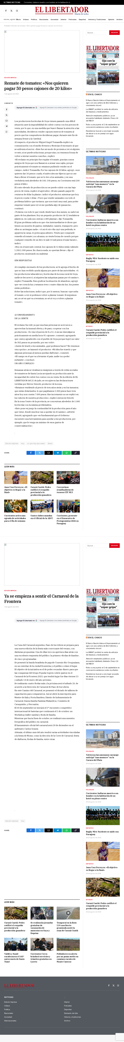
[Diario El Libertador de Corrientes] (62, 11)
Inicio (18, 19)
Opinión (111, 19)
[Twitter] (6, 115)
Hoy (22, 443)
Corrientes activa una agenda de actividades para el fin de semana (15, 518)
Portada (7, 26)
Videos (26, 19)
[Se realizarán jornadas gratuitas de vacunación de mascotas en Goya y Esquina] (42, 913)
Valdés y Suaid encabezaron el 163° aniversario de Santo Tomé (14, 958)
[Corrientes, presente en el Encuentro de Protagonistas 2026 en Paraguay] (68, 506)
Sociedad (54, 19)
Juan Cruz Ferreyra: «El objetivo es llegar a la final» (15, 490)
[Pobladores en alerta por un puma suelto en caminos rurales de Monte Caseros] (68, 944)
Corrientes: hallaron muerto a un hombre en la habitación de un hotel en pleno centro (48, 2)
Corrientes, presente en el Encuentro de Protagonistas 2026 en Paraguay (68, 519)
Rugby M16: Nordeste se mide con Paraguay (102, 259)
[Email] (6, 120)
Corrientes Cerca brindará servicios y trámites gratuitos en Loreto (41, 958)
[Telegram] (6, 126)
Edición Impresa (10, 77)
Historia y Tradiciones (97, 19)
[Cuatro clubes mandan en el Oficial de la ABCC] (42, 506)
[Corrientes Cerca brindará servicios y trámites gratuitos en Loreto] (42, 944)
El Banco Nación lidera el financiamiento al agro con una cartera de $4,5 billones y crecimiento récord (103, 102)
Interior (63, 19)
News (50, 443)
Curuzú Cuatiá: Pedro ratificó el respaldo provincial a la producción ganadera (41, 491)
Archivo (119, 19)
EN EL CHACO (95, 94)
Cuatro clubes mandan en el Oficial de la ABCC (42, 516)
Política (34, 19)
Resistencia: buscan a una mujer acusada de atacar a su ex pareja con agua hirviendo (102, 133)
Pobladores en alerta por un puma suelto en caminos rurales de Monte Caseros (67, 958)
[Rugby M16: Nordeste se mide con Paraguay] (103, 242)
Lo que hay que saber (36, 443)
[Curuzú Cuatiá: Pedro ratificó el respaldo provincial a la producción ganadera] (42, 477)
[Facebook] (6, 109)
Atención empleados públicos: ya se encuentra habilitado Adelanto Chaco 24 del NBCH (102, 118)
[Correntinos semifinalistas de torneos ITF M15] (68, 477)
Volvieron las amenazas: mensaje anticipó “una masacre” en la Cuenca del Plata (102, 184)
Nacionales (43, 19)
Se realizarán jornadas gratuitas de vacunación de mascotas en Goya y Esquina (42, 928)
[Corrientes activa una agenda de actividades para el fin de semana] (15, 506)
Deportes (82, 19)
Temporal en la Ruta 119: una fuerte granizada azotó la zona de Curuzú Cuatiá (67, 927)
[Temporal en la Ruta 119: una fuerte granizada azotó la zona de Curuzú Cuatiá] (68, 913)
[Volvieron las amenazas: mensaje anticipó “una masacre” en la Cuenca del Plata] (103, 165)
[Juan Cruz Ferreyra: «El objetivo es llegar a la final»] (15, 477)
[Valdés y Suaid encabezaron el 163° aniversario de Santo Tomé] (15, 944)
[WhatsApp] (6, 131)
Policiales (73, 19)
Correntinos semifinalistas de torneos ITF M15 (65, 490)
